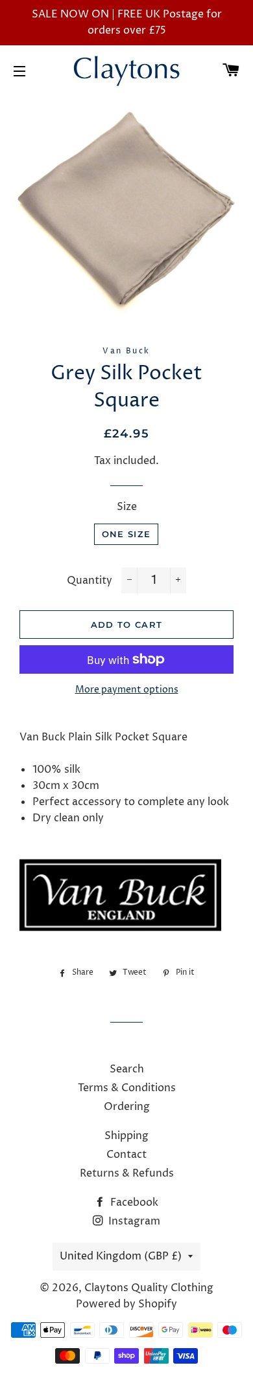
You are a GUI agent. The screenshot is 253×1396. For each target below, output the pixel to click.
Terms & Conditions (127, 1088)
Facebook (133, 1202)
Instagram (133, 1221)
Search (127, 1069)
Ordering (127, 1107)
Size (127, 507)
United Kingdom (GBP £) (121, 1256)
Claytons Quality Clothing (148, 1288)
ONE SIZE (126, 534)
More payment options (126, 689)
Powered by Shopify (126, 1304)
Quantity (89, 580)
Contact (126, 1154)
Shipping (126, 1136)
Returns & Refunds (127, 1173)
